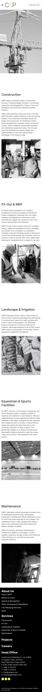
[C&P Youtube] (9, 679)
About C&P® (6, 594)
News (3, 611)
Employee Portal (34, 5)
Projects (7, 639)
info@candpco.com (10, 672)
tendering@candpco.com (12, 675)
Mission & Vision (8, 598)
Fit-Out (4, 623)
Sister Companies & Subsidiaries (14, 604)
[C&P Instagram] (2, 679)
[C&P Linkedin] (6, 679)
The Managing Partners (11, 608)
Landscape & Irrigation (10, 627)
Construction (6, 620)
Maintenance (6, 633)
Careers (6, 646)
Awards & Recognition (10, 601)
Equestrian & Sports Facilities (13, 630)
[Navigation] (2, 5)
